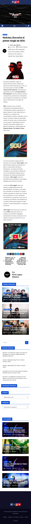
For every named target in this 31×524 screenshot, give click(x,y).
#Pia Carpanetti (20, 49)
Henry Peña (17, 485)
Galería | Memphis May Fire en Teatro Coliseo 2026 (15, 448)
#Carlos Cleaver (22, 47)
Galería (6, 444)
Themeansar (15, 513)
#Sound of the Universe (15, 54)
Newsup (24, 511)
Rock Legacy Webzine (15, 45)
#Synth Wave (19, 56)
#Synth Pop (11, 56)
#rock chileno (16, 51)
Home (5, 293)
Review (21, 517)
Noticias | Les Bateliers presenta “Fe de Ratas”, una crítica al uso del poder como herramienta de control (15, 378)
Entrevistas (16, 517)
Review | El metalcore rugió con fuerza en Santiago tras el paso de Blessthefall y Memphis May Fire (15, 354)
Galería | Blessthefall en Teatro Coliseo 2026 (15, 465)
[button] (26, 26)
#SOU (22, 51)
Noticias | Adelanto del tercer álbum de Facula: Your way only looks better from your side (21, 261)
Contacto (15, 520)
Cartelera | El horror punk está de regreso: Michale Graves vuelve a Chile (15, 483)
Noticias (5, 34)
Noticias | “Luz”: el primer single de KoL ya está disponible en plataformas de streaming (10, 261)
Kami (15, 451)
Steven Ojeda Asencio (20, 299)
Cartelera (6, 478)
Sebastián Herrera (19, 434)
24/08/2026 (8, 434)
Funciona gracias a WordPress (11, 511)
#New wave (11, 49)
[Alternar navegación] (14, 26)
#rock (10, 51)
